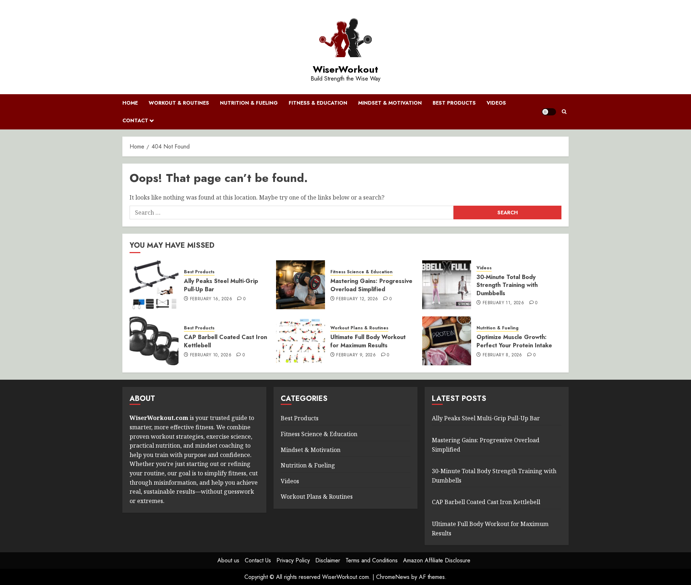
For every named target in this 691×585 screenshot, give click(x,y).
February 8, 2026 (502, 355)
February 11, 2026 (503, 303)
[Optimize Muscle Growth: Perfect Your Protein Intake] (446, 340)
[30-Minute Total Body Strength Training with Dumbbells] (446, 284)
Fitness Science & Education (361, 272)
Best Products (454, 102)
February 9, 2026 (356, 355)
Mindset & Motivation (390, 102)
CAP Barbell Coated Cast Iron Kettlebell (225, 341)
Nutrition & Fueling (249, 102)
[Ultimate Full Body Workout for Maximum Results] (300, 340)
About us (228, 560)
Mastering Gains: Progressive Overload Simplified (371, 285)
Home (130, 102)
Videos (496, 102)
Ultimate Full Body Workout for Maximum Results (368, 341)
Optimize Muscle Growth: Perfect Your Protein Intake (514, 341)
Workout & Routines (179, 102)
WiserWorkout (345, 69)
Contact (135, 120)
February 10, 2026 (210, 355)
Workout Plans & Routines (359, 328)
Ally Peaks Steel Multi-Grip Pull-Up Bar (221, 285)
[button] (564, 112)
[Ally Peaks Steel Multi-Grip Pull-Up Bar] (154, 284)
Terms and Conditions (372, 560)
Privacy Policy (293, 560)
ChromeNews (393, 577)
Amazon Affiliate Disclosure (436, 560)
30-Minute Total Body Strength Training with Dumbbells (507, 285)
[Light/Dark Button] (549, 111)
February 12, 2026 (357, 299)
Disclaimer (327, 560)
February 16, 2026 (211, 299)
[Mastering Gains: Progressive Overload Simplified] (300, 284)
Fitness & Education (318, 102)
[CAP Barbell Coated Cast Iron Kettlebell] (154, 340)
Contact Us (258, 560)
